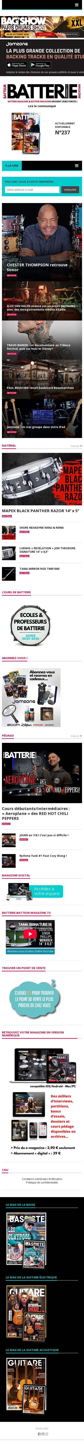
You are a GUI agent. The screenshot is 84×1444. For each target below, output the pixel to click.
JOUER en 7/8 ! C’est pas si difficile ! (44, 835)
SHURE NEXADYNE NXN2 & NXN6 (41, 527)
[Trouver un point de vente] (35, 998)
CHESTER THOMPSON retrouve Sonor (37, 267)
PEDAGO (6, 824)
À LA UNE (11, 165)
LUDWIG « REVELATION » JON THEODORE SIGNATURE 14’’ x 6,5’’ (47, 550)
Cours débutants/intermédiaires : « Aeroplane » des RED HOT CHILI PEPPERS (36, 813)
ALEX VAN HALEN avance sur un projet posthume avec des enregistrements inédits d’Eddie (41, 307)
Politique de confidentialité (42, 1182)
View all (75, 446)
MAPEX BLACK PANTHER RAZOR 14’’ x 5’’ (40, 510)
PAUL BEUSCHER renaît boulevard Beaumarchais (40, 388)
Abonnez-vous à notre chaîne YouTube (30, 951)
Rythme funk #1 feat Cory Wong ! (43, 856)
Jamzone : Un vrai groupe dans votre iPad (36, 427)
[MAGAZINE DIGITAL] (35, 891)
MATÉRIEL (9, 445)
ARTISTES (11, 275)
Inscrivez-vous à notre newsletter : (30, 181)
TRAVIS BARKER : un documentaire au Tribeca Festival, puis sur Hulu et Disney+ (38, 346)
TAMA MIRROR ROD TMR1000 (39, 569)
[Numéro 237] (25, 133)
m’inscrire (70, 189)
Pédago (8, 735)
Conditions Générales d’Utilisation (42, 1179)
